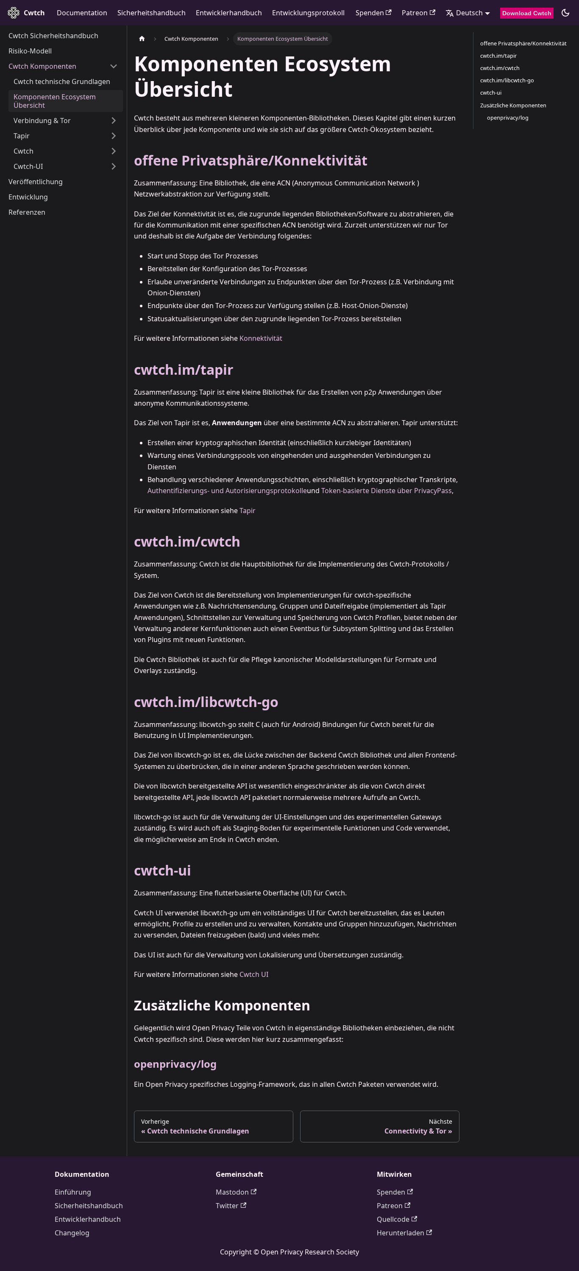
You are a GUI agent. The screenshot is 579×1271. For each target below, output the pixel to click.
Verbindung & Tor (42, 120)
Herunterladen (400, 1232)
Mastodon (232, 1192)
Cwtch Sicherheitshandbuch (53, 35)
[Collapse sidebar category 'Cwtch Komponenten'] (113, 66)
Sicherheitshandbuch (151, 12)
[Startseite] (142, 38)
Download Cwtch (526, 13)
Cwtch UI (253, 974)
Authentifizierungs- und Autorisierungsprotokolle (227, 490)
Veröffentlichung (35, 181)
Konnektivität (260, 338)
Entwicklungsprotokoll (308, 12)
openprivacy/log (175, 1064)
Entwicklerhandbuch (229, 12)
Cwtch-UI (28, 166)
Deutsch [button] (469, 12)
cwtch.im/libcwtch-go (206, 702)
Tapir (22, 135)
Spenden (370, 12)
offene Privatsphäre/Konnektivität (250, 160)
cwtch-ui (162, 870)
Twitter (227, 1205)
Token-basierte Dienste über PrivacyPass (386, 490)
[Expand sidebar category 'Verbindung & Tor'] (113, 120)
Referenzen (26, 212)
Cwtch (23, 151)
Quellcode (393, 1219)
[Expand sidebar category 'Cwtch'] (113, 151)
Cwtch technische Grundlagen (62, 81)
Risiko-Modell (30, 51)
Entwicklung (28, 197)
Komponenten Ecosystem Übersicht (55, 101)
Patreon (415, 12)
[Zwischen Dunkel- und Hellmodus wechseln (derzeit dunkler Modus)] (565, 13)
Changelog (72, 1232)
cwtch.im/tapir (184, 369)
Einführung (73, 1192)
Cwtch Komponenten (42, 66)
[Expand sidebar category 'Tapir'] (113, 136)
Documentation (82, 12)
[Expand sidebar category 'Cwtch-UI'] (113, 166)
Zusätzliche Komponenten (513, 105)
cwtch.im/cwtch (187, 541)
